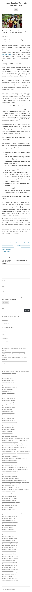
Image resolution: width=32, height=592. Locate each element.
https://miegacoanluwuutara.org (9, 533)
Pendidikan (8, 231)
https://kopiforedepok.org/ (8, 424)
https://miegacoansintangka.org (9, 509)
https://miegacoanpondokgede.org (9, 465)
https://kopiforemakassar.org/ (8, 414)
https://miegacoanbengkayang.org (9, 565)
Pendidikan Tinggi (23, 231)
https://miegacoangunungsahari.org (10, 569)
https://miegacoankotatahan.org (9, 449)
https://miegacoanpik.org (21, 467)
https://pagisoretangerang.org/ (9, 420)
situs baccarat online (7, 54)
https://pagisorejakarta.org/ (8, 394)
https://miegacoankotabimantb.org (9, 456)
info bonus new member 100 (8, 371)
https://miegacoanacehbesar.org (9, 531)
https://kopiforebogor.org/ (8, 427)
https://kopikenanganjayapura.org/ (9, 387)
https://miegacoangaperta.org (8, 489)
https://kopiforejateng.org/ (8, 380)
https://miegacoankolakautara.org (21, 469)
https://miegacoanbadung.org (8, 527)
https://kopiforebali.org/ (7, 425)
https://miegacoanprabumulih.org (9, 444)
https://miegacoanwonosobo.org (9, 451)
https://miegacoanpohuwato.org (9, 500)
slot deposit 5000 (5, 323)
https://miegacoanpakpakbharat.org (10, 558)
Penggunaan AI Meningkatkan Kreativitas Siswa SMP (13, 352)
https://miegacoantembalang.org (9, 491)
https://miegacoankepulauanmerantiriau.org (12, 513)
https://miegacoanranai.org (20, 447)
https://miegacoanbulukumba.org (9, 505)
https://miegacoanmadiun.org (8, 576)
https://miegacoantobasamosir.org (9, 534)
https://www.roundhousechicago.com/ (10, 316)
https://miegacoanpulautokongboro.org (11, 502)
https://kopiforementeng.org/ (8, 407)
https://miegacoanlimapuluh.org (9, 563)
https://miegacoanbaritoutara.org (9, 547)
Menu (16, 9)
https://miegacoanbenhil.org (8, 458)
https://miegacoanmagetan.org (9, 525)
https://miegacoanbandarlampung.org (10, 478)
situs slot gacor (5, 338)
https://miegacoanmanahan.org (9, 496)
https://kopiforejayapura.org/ (8, 384)
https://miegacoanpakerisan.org (9, 574)
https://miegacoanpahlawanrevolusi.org (10, 573)
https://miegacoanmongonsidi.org (9, 485)
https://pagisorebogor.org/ (8, 418)
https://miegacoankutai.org (8, 553)
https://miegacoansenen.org (23, 453)
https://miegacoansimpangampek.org (10, 543)
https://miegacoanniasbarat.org (9, 523)
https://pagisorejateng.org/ (8, 405)
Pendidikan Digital (15, 231)
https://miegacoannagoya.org (21, 484)
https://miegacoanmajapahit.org (9, 493)
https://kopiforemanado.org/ (8, 429)
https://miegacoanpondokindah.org (10, 462)
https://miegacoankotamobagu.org (9, 514)
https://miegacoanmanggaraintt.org (10, 522)
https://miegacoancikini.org (21, 458)
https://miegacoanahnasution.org (9, 436)
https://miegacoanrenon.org (8, 440)
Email (3, 286)
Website (4, 292)
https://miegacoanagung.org (8, 445)
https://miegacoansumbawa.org (9, 551)
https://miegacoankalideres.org (22, 464)
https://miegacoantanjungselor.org (9, 476)
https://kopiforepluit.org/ (7, 411)
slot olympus (5, 320)
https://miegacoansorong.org (20, 480)
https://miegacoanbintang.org (8, 507)
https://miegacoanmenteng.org (9, 467)
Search (3, 308)
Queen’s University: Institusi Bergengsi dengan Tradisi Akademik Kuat (23, 245)
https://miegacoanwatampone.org (9, 545)
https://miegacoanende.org (23, 444)
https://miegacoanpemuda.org (22, 438)
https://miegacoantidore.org (21, 445)
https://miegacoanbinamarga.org (9, 453)
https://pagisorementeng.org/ (8, 398)
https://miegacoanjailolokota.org (9, 554)
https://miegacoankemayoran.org (9, 454)
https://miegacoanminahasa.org (9, 482)
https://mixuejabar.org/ (7, 431)
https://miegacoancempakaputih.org (10, 567)
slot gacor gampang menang (8, 327)
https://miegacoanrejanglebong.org (9, 538)
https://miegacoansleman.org (8, 484)
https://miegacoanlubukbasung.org (9, 471)
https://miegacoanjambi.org (8, 480)
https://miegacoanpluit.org (8, 469)
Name (4, 280)
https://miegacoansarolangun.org (9, 562)
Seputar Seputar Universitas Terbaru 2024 (16, 4)
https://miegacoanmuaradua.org (9, 473)
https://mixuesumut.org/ (7, 433)
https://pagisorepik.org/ (7, 391)
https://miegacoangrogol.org (8, 464)
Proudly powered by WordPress (8, 589)
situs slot (4, 331)
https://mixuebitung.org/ (7, 385)
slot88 (3, 334)
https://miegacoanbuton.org (8, 536)
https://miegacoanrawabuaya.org (9, 460)
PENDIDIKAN (15, 229)
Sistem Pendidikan (6, 233)
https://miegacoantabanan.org (8, 529)
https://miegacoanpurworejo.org (9, 549)
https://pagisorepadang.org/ (8, 404)
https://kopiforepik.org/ (7, 409)
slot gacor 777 (5, 342)
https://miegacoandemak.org (8, 560)
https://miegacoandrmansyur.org (9, 578)
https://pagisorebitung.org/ (8, 402)
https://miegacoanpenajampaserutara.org (11, 474)
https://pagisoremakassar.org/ (8, 393)
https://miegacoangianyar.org (22, 482)
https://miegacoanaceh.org (8, 447)
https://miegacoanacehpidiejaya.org (10, 556)
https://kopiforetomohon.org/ (8, 413)
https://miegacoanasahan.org (8, 540)
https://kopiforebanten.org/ (8, 378)
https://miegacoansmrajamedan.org (10, 580)
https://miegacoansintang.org (21, 440)
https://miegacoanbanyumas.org (9, 503)
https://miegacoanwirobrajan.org (22, 489)
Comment (5, 263)
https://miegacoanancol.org (8, 571)
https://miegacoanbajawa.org (8, 511)
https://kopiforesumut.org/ (8, 382)
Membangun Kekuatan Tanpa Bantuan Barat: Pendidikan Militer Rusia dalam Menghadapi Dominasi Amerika (8, 247)
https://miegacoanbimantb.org (8, 518)
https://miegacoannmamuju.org (9, 520)
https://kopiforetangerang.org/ (8, 389)
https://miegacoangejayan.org (8, 438)
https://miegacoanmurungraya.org (9, 516)
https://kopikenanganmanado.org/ (9, 422)
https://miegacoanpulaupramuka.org (10, 442)
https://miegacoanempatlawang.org (10, 542)
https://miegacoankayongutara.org (9, 498)
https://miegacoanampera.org (23, 451)
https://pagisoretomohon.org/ (8, 400)
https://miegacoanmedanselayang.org (10, 487)
